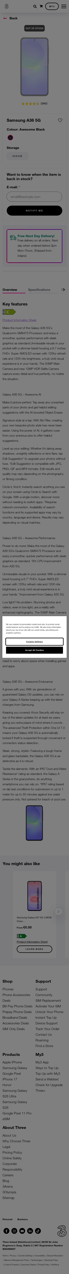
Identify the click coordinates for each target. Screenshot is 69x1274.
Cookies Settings (34, 641)
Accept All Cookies (34, 650)
